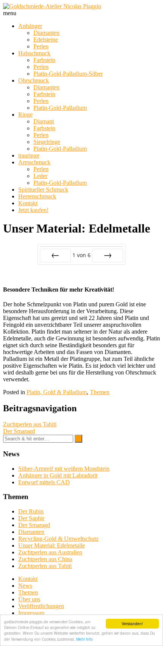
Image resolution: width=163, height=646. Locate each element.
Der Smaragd (19, 431)
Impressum (31, 613)
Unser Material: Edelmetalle (51, 545)
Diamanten (46, 33)
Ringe (25, 114)
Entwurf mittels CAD (44, 482)
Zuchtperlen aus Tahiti (29, 424)
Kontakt (28, 203)
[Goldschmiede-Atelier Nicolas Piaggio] (52, 6)
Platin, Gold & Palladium (57, 392)
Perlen (41, 46)
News (25, 585)
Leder (40, 176)
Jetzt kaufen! (33, 210)
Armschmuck (34, 162)
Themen (100, 392)
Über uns (29, 599)
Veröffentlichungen (41, 606)
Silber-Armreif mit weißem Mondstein (64, 468)
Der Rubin (31, 511)
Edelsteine (45, 39)
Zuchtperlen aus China (45, 559)
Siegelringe (46, 142)
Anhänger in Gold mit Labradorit (57, 475)
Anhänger (30, 26)
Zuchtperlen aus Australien (50, 552)
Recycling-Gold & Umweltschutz (58, 538)
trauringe (28, 155)
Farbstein (44, 60)
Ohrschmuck (33, 80)
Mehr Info (84, 639)
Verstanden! (132, 623)
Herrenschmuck (37, 196)
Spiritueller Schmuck (43, 189)
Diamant (43, 121)
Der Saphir (31, 518)
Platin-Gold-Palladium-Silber (68, 73)
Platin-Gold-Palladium (60, 108)
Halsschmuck (34, 53)
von (81, 255)
